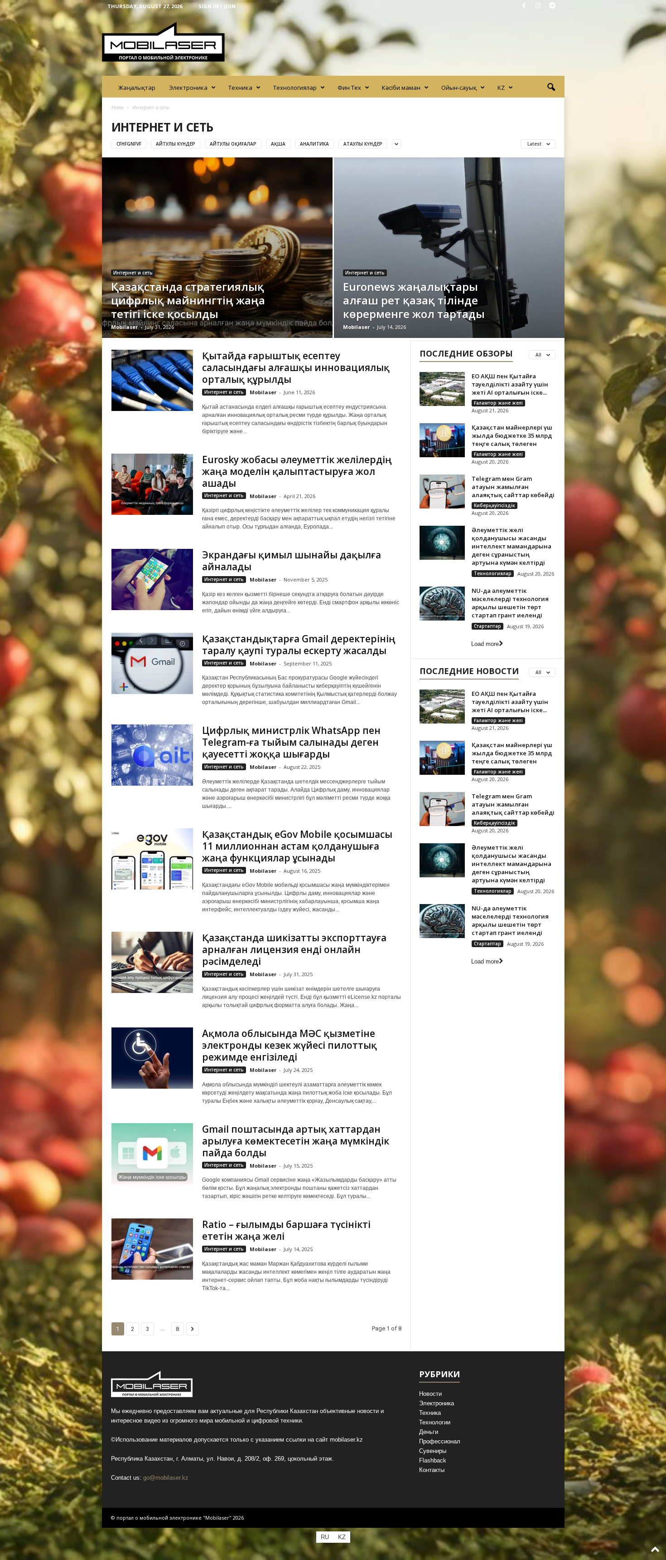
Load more (485, 644)
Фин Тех (349, 87)
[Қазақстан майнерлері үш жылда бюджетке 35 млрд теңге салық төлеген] (442, 440)
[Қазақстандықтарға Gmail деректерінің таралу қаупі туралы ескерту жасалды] (152, 663)
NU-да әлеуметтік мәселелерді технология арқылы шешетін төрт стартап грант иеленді (510, 603)
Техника (240, 87)
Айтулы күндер (175, 144)
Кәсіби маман (401, 87)
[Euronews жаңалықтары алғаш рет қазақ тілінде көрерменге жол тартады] (449, 247)
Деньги (428, 1431)
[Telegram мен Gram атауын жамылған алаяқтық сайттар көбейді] (442, 491)
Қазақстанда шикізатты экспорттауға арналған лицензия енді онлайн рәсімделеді (294, 949)
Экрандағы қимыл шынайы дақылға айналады (291, 560)
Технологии (434, 1422)
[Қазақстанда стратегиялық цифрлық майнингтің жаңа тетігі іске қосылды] (217, 247)
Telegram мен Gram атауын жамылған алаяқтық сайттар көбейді (513, 486)
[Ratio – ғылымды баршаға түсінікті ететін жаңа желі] (152, 1249)
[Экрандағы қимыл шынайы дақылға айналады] (152, 579)
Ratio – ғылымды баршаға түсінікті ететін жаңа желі (286, 1230)
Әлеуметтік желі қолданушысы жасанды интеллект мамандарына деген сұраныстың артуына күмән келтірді (511, 546)
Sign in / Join (217, 6)
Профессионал (439, 1441)
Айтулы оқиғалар (233, 144)
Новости (430, 1393)
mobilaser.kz (346, 1439)
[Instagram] (538, 6)
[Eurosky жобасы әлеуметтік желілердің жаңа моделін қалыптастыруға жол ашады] (152, 484)
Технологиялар (295, 87)
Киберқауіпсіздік (494, 505)
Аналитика (314, 144)
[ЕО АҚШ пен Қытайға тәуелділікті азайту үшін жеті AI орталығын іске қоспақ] (442, 389)
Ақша (278, 144)
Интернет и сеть (133, 272)
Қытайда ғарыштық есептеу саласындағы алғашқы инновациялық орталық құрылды (296, 367)
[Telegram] (552, 6)
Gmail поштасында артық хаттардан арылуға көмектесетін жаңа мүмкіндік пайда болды (295, 1141)
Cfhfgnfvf (128, 144)
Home (117, 107)
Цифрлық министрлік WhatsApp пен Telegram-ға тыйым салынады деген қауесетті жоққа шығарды (291, 742)
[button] (551, 88)
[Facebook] (524, 6)
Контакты (431, 1470)
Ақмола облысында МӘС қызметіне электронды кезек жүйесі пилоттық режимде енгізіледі (289, 1045)
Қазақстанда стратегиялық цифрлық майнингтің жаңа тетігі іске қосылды (188, 300)
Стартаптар (487, 626)
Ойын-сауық (459, 87)
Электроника (188, 87)
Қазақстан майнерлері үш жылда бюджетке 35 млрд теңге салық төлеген (512, 435)
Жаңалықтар (136, 87)
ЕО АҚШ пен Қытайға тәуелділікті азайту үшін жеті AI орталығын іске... (510, 384)
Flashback (432, 1460)
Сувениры (432, 1451)
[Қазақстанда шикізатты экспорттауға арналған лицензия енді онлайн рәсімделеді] (152, 962)
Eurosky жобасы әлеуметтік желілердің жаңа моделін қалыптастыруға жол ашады (297, 471)
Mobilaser (124, 326)
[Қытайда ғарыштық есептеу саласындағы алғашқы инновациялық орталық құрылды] (152, 380)
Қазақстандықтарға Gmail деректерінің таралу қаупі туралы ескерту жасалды (299, 644)
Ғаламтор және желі (498, 403)
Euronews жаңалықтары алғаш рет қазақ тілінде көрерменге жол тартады (414, 300)
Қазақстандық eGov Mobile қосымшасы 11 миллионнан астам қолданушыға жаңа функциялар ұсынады (297, 846)
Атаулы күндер (362, 144)
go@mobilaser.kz (165, 1477)
